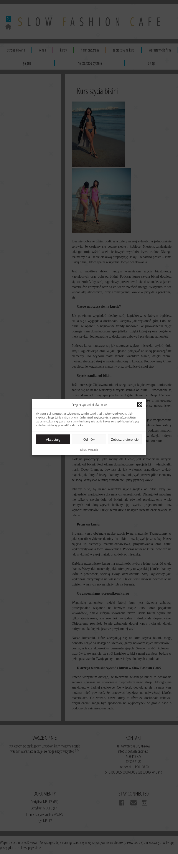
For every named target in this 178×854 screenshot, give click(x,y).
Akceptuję (53, 439)
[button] (139, 404)
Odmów (89, 439)
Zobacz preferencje (124, 439)
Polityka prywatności (89, 450)
